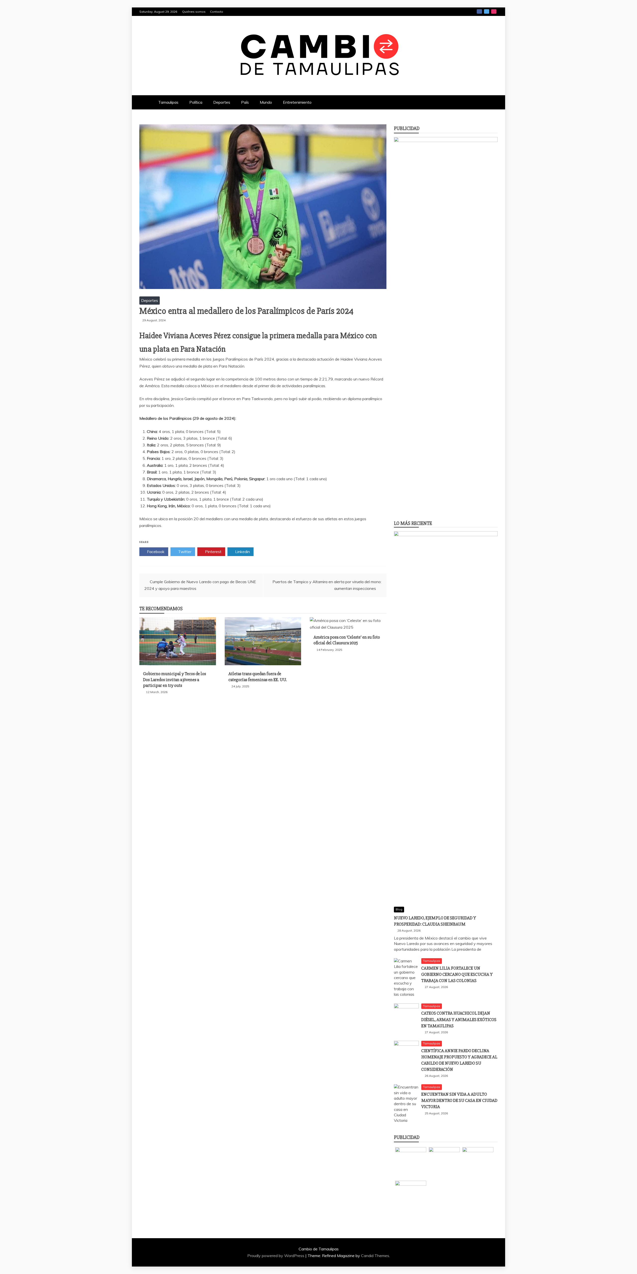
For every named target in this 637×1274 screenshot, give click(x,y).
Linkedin (242, 551)
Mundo (266, 102)
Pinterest (212, 551)
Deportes (221, 102)
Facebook (479, 11)
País (245, 102)
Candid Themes (375, 1255)
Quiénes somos (194, 11)
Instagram (493, 11)
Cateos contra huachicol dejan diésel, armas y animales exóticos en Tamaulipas (458, 1019)
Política (195, 102)
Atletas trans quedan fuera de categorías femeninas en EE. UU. (257, 676)
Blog (399, 909)
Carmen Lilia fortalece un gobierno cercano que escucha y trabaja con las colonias (457, 974)
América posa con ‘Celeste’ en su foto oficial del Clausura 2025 (347, 640)
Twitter (486, 11)
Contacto (216, 11)
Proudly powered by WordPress (276, 1255)
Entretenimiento (297, 102)
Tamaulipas (168, 102)
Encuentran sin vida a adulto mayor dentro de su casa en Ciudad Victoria (459, 1100)
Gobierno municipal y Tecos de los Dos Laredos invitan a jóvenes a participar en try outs (174, 679)
